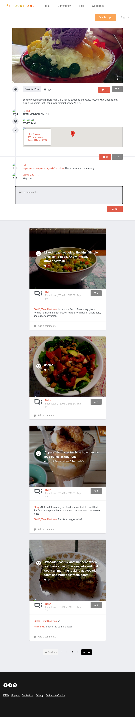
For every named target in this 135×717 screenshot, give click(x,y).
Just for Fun (32, 89)
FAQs (6, 695)
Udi (27, 165)
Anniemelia (39, 626)
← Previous (51, 652)
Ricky (29, 111)
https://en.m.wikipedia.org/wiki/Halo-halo (44, 168)
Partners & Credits (55, 695)
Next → (86, 652)
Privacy (39, 695)
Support (15, 695)
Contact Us (27, 695)
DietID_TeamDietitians (45, 309)
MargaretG (31, 174)
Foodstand (20, 5)
